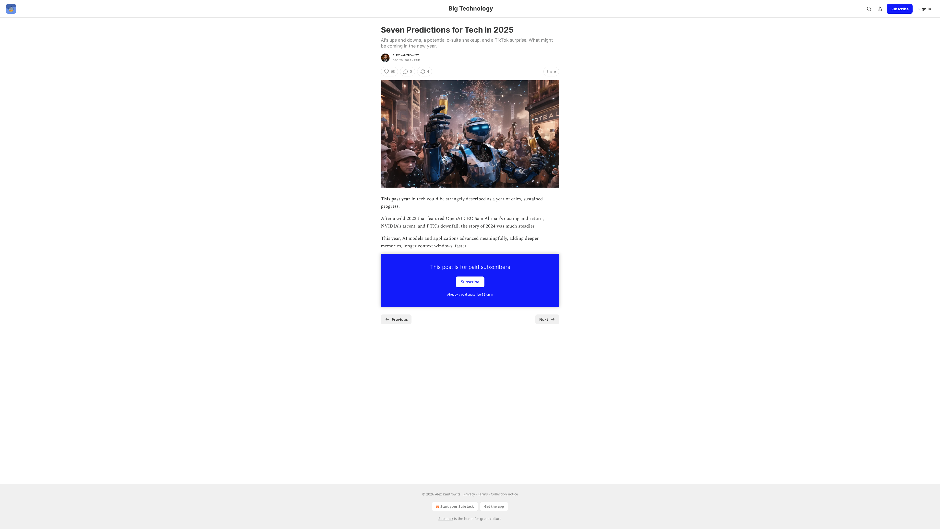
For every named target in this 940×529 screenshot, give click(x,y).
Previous (400, 319)
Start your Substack (457, 506)
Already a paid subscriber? (470, 294)
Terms (483, 494)
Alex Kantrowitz (406, 55)
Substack (445, 518)
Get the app (494, 506)
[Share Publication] (880, 9)
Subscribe (900, 8)
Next (543, 319)
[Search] (869, 9)
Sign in (924, 8)
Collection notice (504, 494)
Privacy (469, 494)
